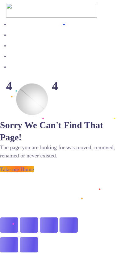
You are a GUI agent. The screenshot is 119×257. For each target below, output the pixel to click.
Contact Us (20, 45)
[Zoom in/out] (9, 225)
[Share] (49, 225)
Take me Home (17, 169)
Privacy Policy (23, 66)
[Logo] (51, 7)
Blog (14, 34)
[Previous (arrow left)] (9, 244)
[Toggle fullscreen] (29, 225)
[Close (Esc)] (69, 225)
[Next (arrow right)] (29, 244)
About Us (18, 24)
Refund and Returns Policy (35, 56)
